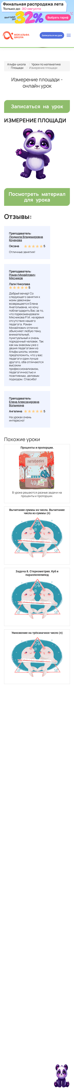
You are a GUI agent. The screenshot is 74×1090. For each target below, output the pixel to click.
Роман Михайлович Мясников (22, 276)
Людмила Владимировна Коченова (26, 238)
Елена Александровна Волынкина (24, 403)
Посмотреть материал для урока (37, 197)
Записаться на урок (52, 35)
